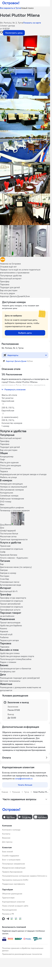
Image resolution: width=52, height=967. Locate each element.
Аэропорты (12, 355)
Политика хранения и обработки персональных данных (22, 949)
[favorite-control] (1, 32)
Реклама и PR (8, 914)
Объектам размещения (12, 893)
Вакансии (6, 838)
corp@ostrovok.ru (24, 778)
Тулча (26, 792)
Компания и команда (11, 830)
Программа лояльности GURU (15, 880)
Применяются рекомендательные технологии (22, 954)
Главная (5, 792)
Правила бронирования (12, 872)
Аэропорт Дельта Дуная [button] (16, 361)
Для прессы (7, 842)
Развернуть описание (15, 389)
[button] (25, 51)
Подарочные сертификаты (13, 884)
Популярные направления (13, 863)
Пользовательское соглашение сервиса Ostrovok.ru (24, 876)
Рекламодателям (9, 910)
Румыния (16, 792)
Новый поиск (27, 8)
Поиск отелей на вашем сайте (15, 906)
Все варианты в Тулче (10, 8)
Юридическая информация (13, 868)
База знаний (7, 851)
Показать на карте (32, 22)
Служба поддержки (10, 855)
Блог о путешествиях (11, 859)
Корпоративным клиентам (13, 902)
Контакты (6, 834)
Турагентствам (8, 897)
